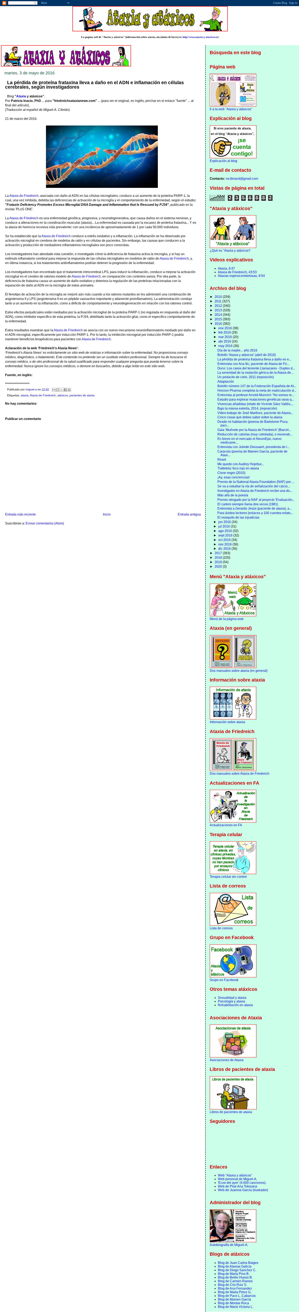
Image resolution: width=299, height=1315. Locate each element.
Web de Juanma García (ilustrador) (243, 1190)
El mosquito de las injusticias (238, 517)
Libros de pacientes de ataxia (231, 1112)
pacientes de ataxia (82, 395)
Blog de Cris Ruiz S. (232, 1284)
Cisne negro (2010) (231, 473)
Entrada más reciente (20, 514)
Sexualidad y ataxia (232, 997)
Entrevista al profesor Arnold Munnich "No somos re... (255, 395)
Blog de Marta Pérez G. (234, 1292)
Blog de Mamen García (234, 1299)
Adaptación (225, 381)
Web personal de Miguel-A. (237, 1179)
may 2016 (225, 346)
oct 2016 (224, 540)
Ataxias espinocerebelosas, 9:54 (241, 276)
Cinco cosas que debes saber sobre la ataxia (249, 417)
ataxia (24, 395)
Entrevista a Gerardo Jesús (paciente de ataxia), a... (254, 508)
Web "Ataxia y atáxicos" (235, 1175)
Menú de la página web (226, 619)
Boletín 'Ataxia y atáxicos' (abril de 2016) (246, 355)
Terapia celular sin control (228, 876)
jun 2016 (225, 522)
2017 (219, 553)
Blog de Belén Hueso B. (235, 1277)
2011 (218, 301)
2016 (219, 323)
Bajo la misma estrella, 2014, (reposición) (247, 408)
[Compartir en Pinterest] (69, 390)
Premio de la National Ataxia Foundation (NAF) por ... (255, 481)
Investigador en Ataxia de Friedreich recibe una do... (254, 490)
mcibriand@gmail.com (242, 178)
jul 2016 (224, 526)
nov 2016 (225, 544)
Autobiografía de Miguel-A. (229, 1245)
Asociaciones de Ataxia (226, 1060)
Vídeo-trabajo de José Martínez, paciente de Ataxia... (255, 413)
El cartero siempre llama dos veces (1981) (247, 504)
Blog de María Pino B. (233, 1273)
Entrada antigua (189, 514)
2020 (219, 566)
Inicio (107, 514)
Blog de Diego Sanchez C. (237, 1270)
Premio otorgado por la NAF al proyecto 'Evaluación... (256, 499)
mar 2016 (225, 337)
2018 (219, 557)
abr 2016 (225, 341)
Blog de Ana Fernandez (235, 1288)
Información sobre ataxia (227, 722)
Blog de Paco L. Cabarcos (237, 1295)
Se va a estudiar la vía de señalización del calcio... (253, 486)
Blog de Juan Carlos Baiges (238, 1262)
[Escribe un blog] (58, 390)
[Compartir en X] (61, 390)
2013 (219, 310)
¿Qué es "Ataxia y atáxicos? (230, 250)
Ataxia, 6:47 (226, 268)
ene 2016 (225, 328)
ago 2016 (225, 531)
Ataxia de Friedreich (23, 195)
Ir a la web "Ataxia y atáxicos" (231, 109)
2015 (219, 319)
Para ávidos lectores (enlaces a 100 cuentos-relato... (255, 513)
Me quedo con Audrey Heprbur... (240, 464)
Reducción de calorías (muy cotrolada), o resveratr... (254, 434)
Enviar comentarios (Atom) (45, 523)
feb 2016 (225, 332)
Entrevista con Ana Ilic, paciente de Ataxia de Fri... (253, 364)
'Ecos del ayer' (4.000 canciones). (242, 1182)
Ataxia (21, 96)
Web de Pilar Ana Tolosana (237, 1186)
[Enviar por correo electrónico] (54, 390)
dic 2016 (224, 548)
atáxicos (62, 395)
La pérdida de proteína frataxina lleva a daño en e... (254, 359)
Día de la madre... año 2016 (237, 350)
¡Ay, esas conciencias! (233, 477)
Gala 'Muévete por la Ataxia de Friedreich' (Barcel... (254, 430)
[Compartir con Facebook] (65, 390)
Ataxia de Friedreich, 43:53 (237, 272)
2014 (219, 314)
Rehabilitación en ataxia (235, 1005)
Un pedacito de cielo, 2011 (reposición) (245, 377)
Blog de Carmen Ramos (235, 1281)
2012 (219, 305)
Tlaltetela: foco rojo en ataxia (238, 468)
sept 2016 (225, 535)
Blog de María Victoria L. (235, 1306)
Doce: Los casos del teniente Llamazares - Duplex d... (256, 368)
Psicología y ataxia (231, 1001)
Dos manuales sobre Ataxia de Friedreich (239, 773)
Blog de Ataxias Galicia (234, 1266)
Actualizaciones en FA (226, 825)
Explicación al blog (223, 161)
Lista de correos (221, 928)
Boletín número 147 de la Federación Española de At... (256, 386)
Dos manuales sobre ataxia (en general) (238, 670)
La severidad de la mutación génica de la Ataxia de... (255, 372)
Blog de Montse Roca (233, 1303)
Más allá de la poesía (232, 495)
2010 (219, 296)
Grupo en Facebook (224, 980)
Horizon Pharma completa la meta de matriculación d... (256, 390)
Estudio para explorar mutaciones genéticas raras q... (255, 399)
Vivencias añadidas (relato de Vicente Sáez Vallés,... (255, 404)
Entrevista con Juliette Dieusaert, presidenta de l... (253, 447)
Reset (221, 459)
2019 (219, 562)
